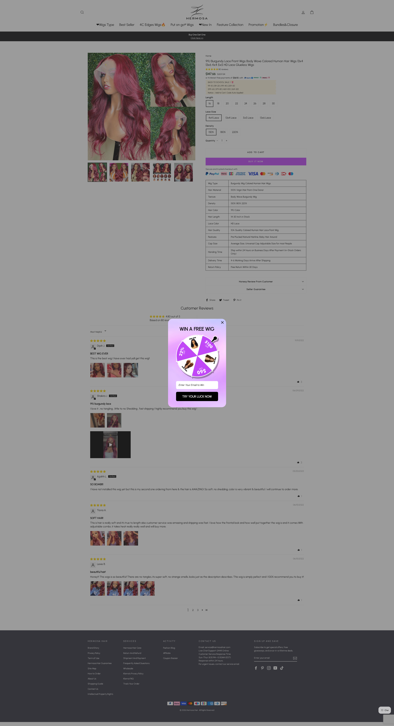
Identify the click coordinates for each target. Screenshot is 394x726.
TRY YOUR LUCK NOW (197, 396)
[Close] (222, 322)
